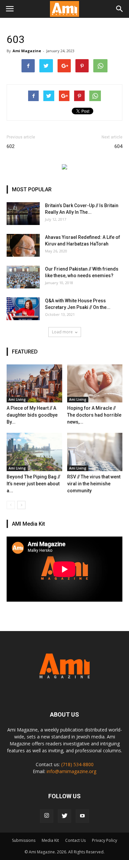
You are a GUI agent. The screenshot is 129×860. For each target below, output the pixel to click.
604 (118, 146)
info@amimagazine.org (71, 771)
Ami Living (17, 399)
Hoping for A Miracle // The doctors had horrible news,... (94, 415)
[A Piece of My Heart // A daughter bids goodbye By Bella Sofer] (34, 383)
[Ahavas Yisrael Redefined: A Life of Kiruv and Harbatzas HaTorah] (23, 245)
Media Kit (50, 840)
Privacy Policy (104, 840)
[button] (119, 9)
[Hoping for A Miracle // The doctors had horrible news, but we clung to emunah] (95, 383)
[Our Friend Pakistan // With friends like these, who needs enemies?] (23, 277)
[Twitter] (64, 816)
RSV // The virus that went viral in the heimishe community (93, 483)
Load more (62, 332)
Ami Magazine (27, 50)
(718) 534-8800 (77, 764)
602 (11, 146)
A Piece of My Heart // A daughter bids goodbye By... (32, 415)
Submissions (23, 840)
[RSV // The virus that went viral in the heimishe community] (95, 452)
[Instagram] (46, 816)
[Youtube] (82, 816)
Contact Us (75, 840)
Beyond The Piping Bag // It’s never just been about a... (33, 483)
